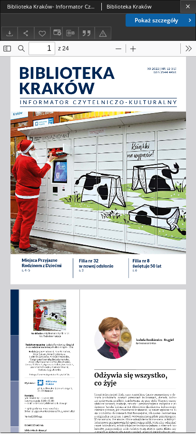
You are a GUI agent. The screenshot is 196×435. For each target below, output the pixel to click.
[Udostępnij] (26, 33)
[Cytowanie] (86, 33)
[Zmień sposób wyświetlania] (56, 33)
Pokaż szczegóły (156, 20)
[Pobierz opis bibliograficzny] (70, 33)
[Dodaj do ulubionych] (42, 33)
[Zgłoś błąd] (103, 33)
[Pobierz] (9, 33)
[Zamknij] (188, 6)
